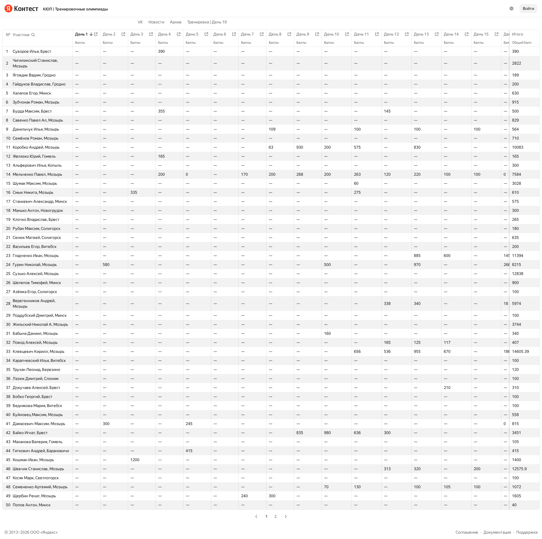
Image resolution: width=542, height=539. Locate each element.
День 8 (275, 34)
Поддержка (526, 532)
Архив (176, 22)
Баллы (80, 43)
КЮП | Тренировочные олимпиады (75, 9)
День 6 (219, 34)
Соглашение (467, 532)
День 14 (451, 34)
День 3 (136, 34)
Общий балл (522, 43)
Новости (156, 22)
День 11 (361, 34)
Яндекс (49, 532)
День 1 (81, 34)
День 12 (391, 34)
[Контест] (21, 8)
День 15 (481, 34)
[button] (24, 34)
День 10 (331, 34)
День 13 (421, 34)
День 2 (109, 34)
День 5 (192, 34)
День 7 (247, 34)
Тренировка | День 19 (207, 22)
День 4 (164, 34)
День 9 (302, 34)
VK (140, 22)
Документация (497, 532)
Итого (517, 34)
